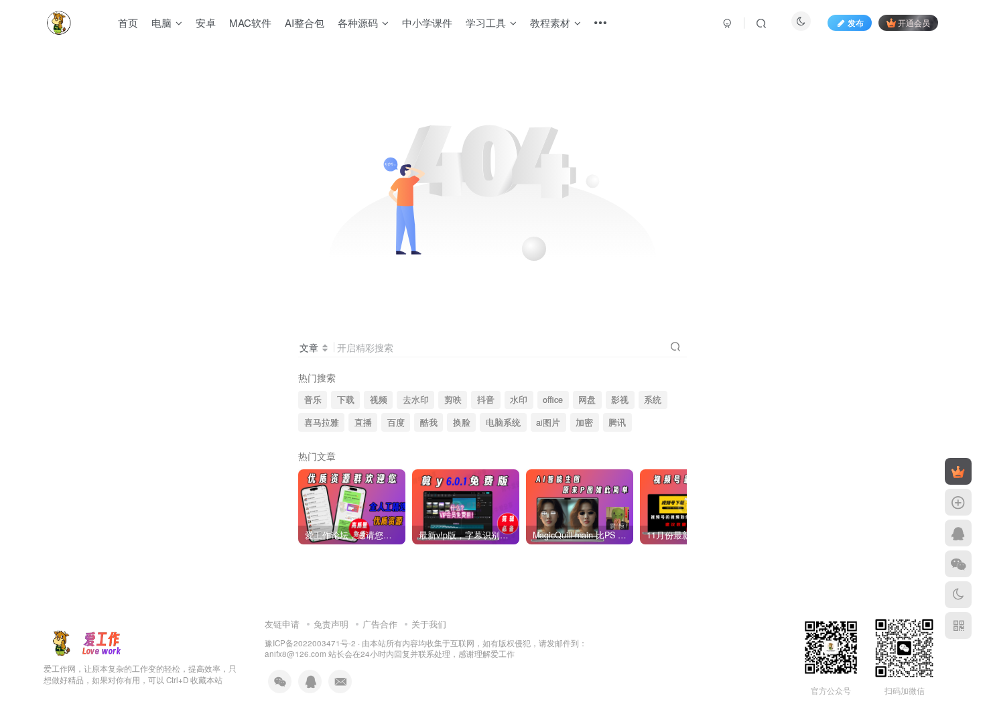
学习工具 (486, 22)
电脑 (161, 22)
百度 (396, 422)
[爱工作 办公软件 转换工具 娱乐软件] (86, 641)
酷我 (429, 422)
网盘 (587, 400)
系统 (652, 400)
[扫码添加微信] (958, 563)
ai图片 (548, 422)
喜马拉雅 (321, 422)
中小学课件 (427, 22)
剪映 (453, 400)
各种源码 (358, 22)
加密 (584, 422)
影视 (620, 400)
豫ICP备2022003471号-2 (310, 643)
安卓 (206, 22)
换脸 (461, 422)
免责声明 (331, 623)
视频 (378, 400)
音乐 (313, 400)
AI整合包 (304, 22)
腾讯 (617, 422)
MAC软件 (250, 22)
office (553, 400)
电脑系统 (503, 422)
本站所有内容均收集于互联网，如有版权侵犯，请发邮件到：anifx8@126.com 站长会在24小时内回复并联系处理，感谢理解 (426, 649)
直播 (363, 422)
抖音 (486, 400)
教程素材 (550, 22)
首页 (128, 22)
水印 (518, 400)
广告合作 (380, 623)
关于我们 (428, 623)
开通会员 (914, 22)
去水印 (416, 400)
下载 (345, 400)
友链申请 (282, 623)
